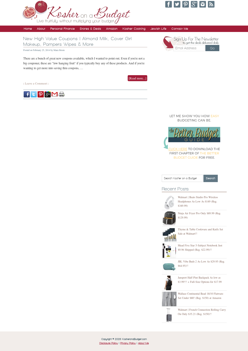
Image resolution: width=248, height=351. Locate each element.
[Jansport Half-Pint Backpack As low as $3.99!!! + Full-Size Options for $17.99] (170, 282)
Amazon (112, 28)
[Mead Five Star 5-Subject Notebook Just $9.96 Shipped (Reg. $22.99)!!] (170, 250)
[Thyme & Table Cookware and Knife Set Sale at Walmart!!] (170, 234)
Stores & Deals (90, 28)
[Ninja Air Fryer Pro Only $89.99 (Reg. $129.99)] (170, 218)
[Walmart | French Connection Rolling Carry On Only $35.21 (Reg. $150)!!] (170, 315)
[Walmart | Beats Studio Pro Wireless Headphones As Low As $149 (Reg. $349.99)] (170, 202)
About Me (143, 343)
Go (212, 48)
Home (28, 28)
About (41, 28)
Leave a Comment (36, 83)
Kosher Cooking (134, 28)
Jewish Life (158, 28)
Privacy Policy (128, 343)
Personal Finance (62, 28)
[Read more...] (137, 78)
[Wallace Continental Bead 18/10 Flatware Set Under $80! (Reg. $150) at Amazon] (170, 299)
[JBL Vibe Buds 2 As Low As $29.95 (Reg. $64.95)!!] (170, 266)
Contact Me (179, 28)
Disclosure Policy (108, 343)
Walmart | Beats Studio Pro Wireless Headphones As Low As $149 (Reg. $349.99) (198, 201)
